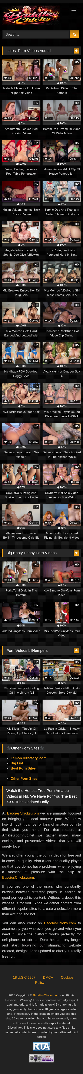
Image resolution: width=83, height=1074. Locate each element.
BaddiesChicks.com (23, 813)
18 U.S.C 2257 (24, 977)
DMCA (48, 977)
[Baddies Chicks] (34, 16)
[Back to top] (69, 1061)
